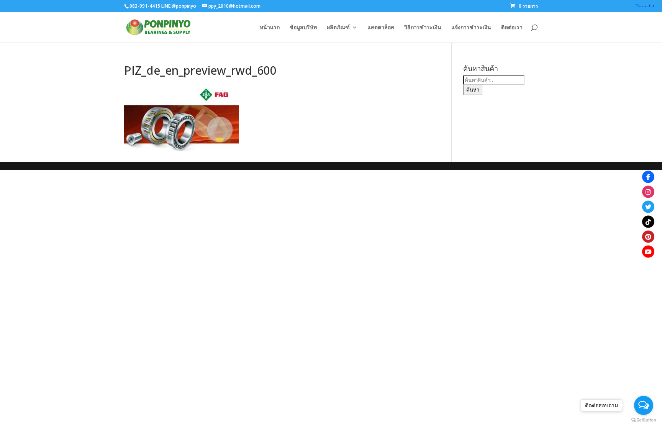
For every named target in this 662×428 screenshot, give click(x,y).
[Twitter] (648, 206)
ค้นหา (472, 89)
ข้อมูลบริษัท (303, 28)
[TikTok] (648, 221)
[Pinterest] (648, 236)
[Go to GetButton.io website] (643, 420)
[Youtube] (648, 251)
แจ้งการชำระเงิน (471, 28)
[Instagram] (648, 191)
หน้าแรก (270, 28)
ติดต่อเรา (512, 28)
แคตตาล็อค (380, 28)
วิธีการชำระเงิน (422, 28)
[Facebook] (648, 177)
